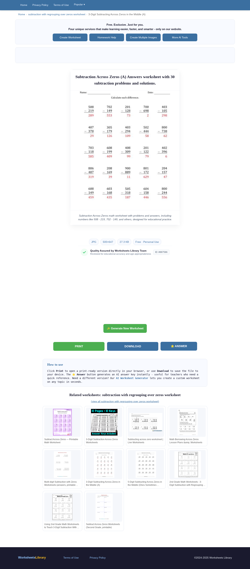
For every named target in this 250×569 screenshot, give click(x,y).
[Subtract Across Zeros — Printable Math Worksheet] (62, 422)
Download (132, 346)
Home (23, 4)
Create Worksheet (70, 37)
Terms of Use (61, 4)
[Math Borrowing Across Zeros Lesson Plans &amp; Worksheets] (187, 422)
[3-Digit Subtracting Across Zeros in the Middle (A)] (104, 464)
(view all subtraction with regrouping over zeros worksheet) (125, 401)
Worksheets (32, 557)
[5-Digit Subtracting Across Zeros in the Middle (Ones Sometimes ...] (145, 464)
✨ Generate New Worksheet (125, 328)
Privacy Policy (40, 4)
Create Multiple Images (143, 37)
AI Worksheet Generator (132, 378)
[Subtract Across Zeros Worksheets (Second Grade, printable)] (104, 507)
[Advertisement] (125, 291)
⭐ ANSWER (179, 346)
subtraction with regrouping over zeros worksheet (56, 14)
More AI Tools (180, 37)
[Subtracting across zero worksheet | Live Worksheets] (145, 422)
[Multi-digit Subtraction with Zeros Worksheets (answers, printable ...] (62, 464)
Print (79, 346)
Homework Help (107, 37)
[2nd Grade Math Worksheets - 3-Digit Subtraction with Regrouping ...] (187, 464)
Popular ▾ (79, 4)
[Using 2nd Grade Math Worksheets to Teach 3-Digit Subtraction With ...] (62, 507)
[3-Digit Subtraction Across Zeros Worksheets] (104, 422)
